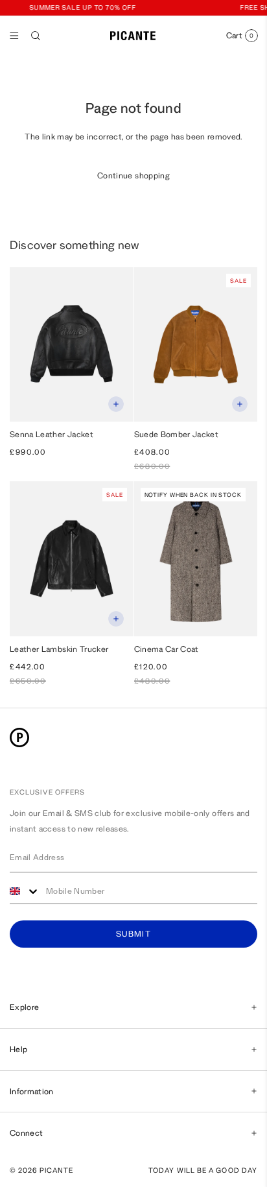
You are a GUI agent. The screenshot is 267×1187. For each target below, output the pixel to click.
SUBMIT (133, 934)
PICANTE (57, 1170)
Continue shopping (133, 175)
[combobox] (25, 891)
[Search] (36, 36)
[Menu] (14, 35)
